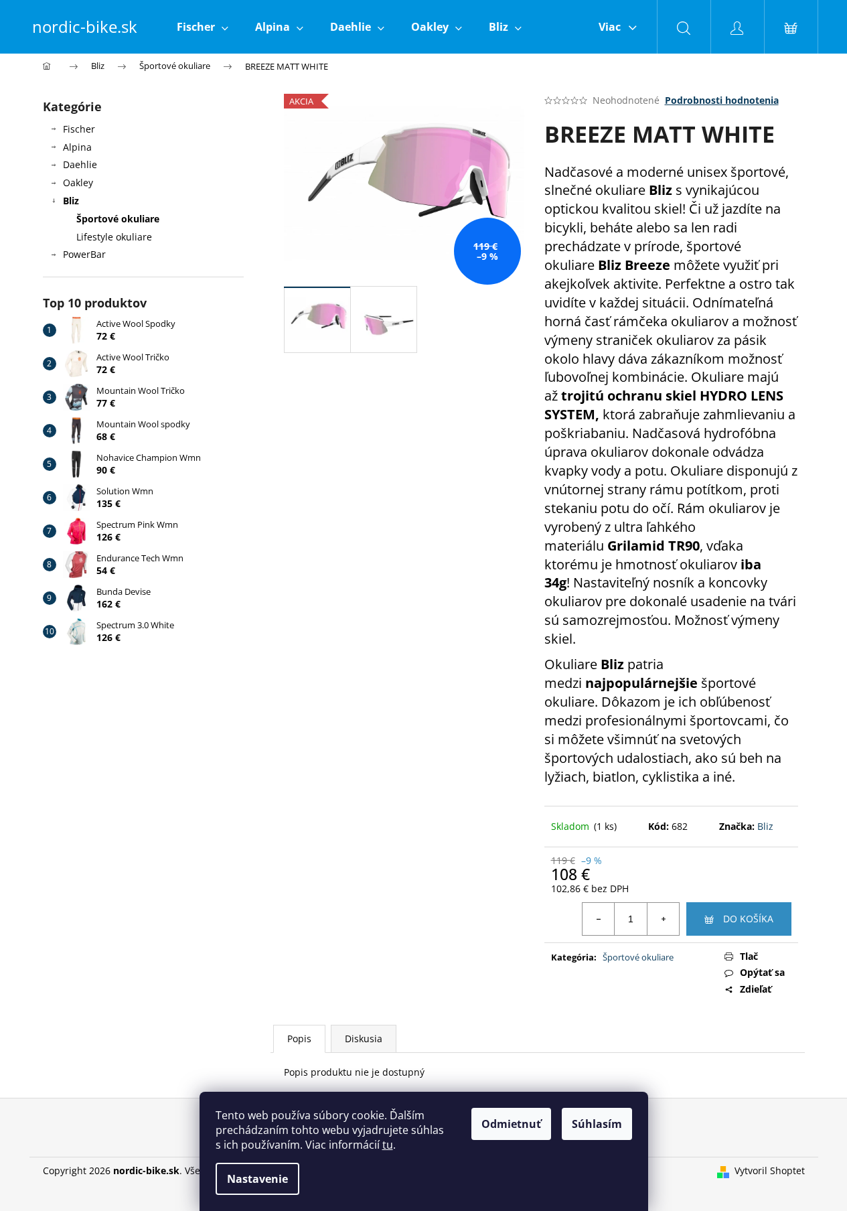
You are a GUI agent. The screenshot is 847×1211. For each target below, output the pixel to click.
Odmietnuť (511, 1124)
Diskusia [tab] (363, 1038)
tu (387, 1144)
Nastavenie (257, 1178)
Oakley (78, 182)
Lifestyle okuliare (114, 236)
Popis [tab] (299, 1038)
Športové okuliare (117, 218)
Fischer (79, 129)
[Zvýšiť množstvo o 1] (663, 919)
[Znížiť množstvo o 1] (599, 919)
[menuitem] (202, 27)
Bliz (71, 200)
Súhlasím (597, 1124)
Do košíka (748, 918)
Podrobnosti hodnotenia (722, 100)
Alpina (77, 147)
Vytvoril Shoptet (770, 1170)
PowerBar (84, 254)
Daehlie (80, 164)
